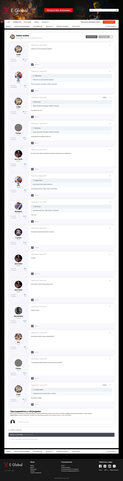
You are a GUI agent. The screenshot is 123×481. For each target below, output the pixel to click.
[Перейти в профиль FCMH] (12, 36)
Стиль (106, 470)
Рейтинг (32, 471)
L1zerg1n (18, 238)
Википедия (33, 469)
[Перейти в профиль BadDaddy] (18, 206)
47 (25, 347)
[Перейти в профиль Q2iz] (18, 75)
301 (25, 137)
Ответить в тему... (24, 422)
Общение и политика (37, 38)
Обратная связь (114, 470)
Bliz (18, 342)
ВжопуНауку (18, 316)
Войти (63, 465)
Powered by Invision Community (61, 478)
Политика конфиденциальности (70, 471)
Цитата (37, 64)
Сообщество (17, 22)
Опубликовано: (38, 45)
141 (25, 216)
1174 (25, 59)
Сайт (8, 22)
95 (25, 85)
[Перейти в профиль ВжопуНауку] (18, 310)
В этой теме (110, 10)
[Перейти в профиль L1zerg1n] (18, 232)
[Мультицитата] (32, 64)
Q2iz (18, 81)
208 (25, 242)
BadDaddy (18, 211)
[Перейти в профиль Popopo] (18, 127)
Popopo (18, 133)
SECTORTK (18, 159)
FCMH (18, 55)
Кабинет (36, 22)
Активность (45, 22)
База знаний (27, 22)
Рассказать (92, 36)
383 (25, 320)
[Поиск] (117, 10)
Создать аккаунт (66, 467)
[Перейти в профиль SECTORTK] (18, 154)
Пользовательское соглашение (70, 469)
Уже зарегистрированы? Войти (91, 22)
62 (25, 164)
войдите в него (70, 413)
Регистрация (109, 22)
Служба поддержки (35, 472)
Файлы (32, 465)
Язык (100, 470)
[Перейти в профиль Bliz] (18, 337)
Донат (32, 467)
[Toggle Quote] (33, 75)
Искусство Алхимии (58, 10)
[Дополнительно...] (110, 45)
